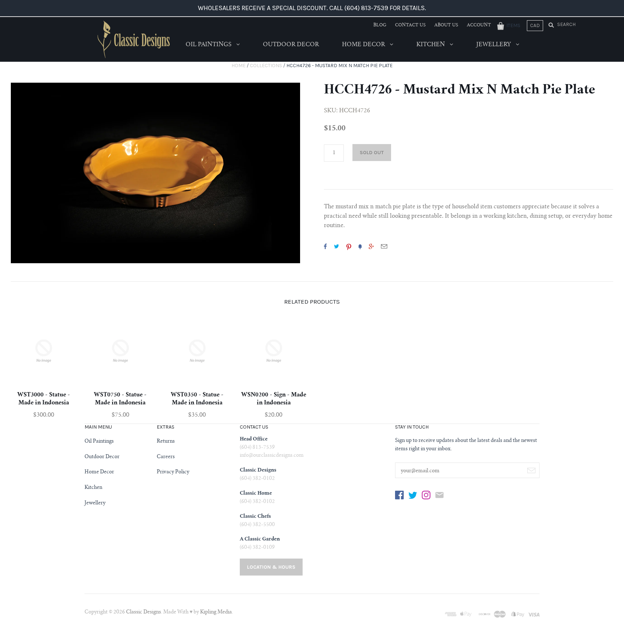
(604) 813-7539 (257, 447)
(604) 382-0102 (257, 478)
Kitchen (431, 45)
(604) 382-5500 (257, 525)
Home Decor (364, 45)
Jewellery (494, 45)
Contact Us (410, 25)
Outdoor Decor (291, 45)
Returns (166, 441)
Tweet (336, 246)
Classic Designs (143, 612)
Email (384, 246)
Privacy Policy (173, 472)
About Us (446, 25)
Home (238, 65)
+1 (371, 246)
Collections (266, 65)
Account (479, 25)
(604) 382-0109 (257, 547)
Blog (379, 25)
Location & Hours (271, 567)
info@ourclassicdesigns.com (272, 455)
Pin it (348, 246)
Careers (166, 457)
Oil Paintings (209, 45)
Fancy (360, 246)
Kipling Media (216, 612)
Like (325, 246)
